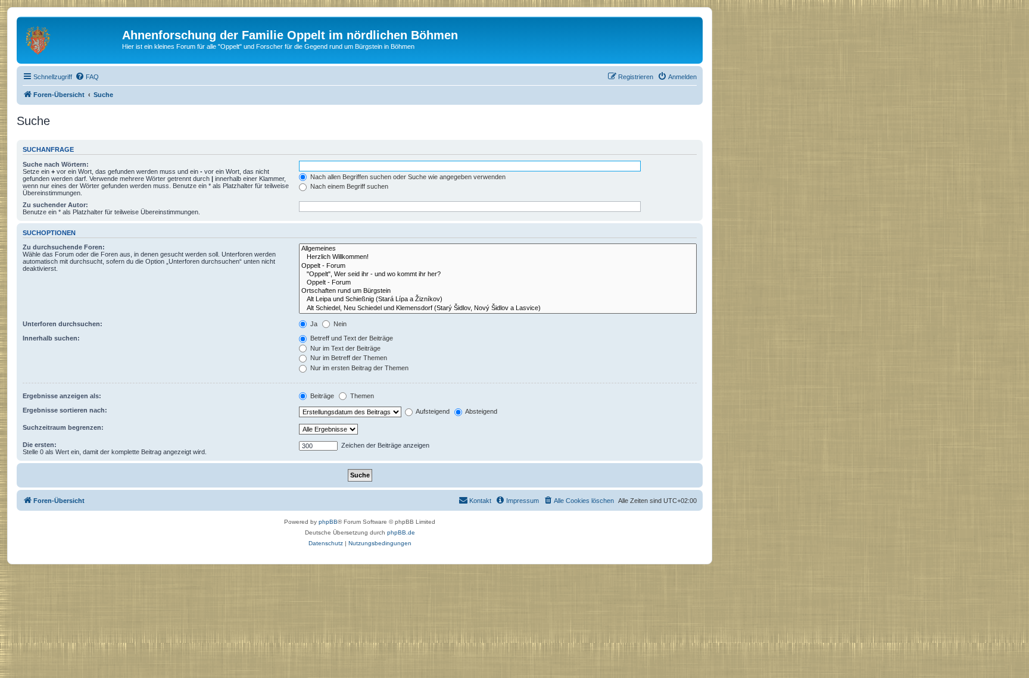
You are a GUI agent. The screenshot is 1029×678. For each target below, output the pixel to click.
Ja (312, 323)
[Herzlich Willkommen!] (498, 257)
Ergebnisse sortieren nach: (65, 410)
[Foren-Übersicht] (71, 39)
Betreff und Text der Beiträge (350, 338)
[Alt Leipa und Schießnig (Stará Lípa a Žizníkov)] (498, 299)
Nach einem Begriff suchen (348, 186)
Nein (339, 323)
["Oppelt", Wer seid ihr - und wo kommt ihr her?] (498, 274)
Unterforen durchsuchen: (62, 323)
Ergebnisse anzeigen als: (62, 395)
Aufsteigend (432, 411)
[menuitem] (87, 77)
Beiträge (321, 395)
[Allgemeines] (498, 249)
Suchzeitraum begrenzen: (63, 427)
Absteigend (480, 411)
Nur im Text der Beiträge (344, 348)
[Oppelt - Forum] (498, 266)
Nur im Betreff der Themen (347, 357)
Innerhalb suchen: (51, 338)
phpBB (328, 521)
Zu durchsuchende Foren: (64, 247)
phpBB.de (401, 532)
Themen (361, 395)
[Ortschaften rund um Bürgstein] (498, 291)
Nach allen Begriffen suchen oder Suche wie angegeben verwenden (407, 176)
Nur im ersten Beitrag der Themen (358, 367)
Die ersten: (40, 444)
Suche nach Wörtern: (56, 164)
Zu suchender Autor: (55, 204)
